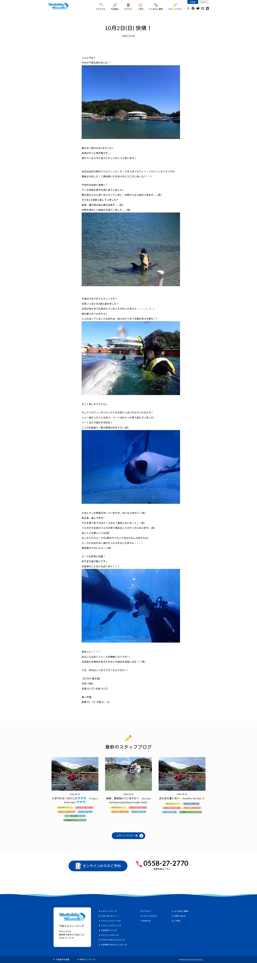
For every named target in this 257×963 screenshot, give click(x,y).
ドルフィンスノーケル (111, 921)
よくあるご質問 (156, 9)
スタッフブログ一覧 (127, 835)
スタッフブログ (175, 9)
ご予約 (141, 9)
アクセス (128, 9)
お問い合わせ (180, 916)
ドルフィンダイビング (111, 925)
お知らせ (147, 921)
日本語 (193, 2)
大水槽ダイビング (109, 930)
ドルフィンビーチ (109, 911)
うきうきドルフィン (110, 916)
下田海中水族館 (62, 959)
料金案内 (115, 9)
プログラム (100, 9)
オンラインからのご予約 (101, 866)
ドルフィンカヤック (110, 935)
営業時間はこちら (162, 869)
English (203, 2)
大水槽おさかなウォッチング (114, 944)
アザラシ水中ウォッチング (113, 940)
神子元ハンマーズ (87, 959)
